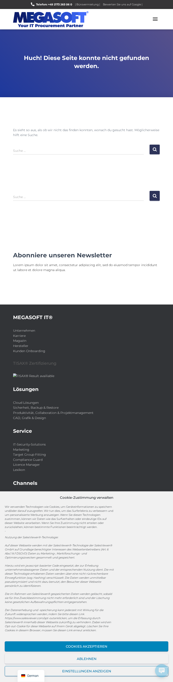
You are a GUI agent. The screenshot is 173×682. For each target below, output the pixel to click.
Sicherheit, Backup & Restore (36, 408)
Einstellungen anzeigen (86, 671)
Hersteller (20, 346)
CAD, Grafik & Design (29, 418)
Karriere (19, 336)
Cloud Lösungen (26, 403)
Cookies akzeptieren (86, 646)
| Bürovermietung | (87, 4)
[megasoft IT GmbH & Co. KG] (52, 19)
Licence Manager (26, 465)
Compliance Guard (28, 460)
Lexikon (19, 470)
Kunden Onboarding (29, 351)
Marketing (21, 450)
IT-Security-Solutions (29, 444)
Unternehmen (24, 331)
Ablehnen (86, 659)
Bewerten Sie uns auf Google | (122, 4)
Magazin (19, 341)
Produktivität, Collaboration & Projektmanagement (53, 413)
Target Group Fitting (29, 454)
